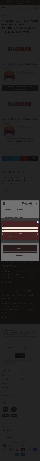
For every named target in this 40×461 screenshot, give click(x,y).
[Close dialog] (38, 222)
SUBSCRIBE (20, 233)
